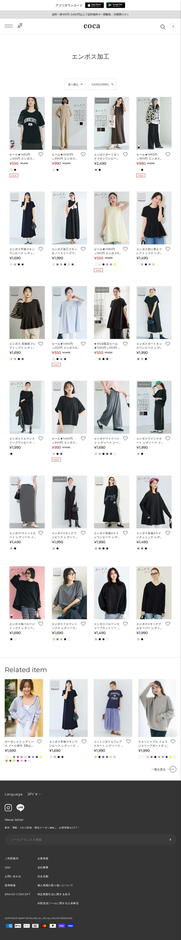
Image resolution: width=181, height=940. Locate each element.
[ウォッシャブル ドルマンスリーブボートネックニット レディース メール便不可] (157, 708)
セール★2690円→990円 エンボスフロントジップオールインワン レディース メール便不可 (65, 157)
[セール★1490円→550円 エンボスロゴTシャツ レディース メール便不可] (27, 123)
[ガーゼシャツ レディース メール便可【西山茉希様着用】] (24, 708)
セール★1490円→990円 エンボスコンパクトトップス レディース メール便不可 (65, 441)
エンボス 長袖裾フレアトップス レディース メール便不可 (22, 346)
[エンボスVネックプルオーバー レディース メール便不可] (154, 592)
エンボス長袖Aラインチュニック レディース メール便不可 (149, 535)
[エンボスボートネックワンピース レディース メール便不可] (154, 312)
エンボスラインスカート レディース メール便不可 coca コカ (149, 441)
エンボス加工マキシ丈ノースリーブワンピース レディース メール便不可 (64, 251)
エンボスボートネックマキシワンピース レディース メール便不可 (107, 157)
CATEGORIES (100, 84)
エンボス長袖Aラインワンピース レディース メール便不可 (107, 535)
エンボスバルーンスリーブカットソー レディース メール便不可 (107, 626)
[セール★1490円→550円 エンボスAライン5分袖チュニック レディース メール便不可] (69, 312)
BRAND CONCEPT (17, 894)
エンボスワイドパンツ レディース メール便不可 (106, 441)
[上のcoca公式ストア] (20, 810)
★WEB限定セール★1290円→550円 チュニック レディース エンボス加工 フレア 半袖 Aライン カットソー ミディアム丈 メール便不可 (107, 346)
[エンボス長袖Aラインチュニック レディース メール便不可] (154, 502)
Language (14, 794)
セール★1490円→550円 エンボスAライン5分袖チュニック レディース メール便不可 (64, 346)
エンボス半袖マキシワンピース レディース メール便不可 (22, 251)
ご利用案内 (11, 858)
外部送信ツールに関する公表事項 (58, 903)
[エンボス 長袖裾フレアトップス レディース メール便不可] (27, 312)
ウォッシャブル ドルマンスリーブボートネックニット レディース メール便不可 (153, 744)
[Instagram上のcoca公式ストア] (8, 810)
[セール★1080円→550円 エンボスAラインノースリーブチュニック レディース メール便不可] (111, 218)
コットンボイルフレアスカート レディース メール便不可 (109, 744)
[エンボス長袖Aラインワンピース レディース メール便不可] (111, 502)
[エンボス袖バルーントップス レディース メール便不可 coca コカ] (27, 592)
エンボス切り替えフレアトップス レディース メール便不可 (149, 251)
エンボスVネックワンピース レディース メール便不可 (65, 535)
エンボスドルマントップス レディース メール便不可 (64, 626)
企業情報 (43, 858)
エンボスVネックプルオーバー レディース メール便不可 (149, 626)
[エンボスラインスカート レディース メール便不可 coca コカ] (154, 407)
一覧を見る (159, 769)
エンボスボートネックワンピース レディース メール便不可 (149, 346)
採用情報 (10, 885)
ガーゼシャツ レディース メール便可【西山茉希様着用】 (19, 744)
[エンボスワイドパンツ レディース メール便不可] (111, 407)
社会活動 (43, 876)
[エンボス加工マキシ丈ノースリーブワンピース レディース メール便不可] (69, 218)
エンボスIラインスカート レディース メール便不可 (22, 535)
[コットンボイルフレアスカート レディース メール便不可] (113, 708)
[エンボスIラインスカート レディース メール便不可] (27, 502)
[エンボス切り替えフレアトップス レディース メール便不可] (154, 218)
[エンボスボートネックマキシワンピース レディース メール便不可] (111, 123)
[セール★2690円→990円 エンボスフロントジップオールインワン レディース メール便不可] (69, 123)
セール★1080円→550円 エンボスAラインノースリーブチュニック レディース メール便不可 (107, 251)
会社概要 (43, 867)
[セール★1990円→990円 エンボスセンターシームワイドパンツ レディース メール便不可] (154, 123)
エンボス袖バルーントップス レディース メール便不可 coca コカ (22, 626)
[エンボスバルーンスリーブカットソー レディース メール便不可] (111, 592)
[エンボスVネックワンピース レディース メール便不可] (69, 502)
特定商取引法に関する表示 (53, 894)
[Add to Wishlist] (40, 154)
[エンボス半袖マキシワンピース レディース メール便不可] (27, 218)
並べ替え (73, 84)
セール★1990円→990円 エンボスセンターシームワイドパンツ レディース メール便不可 (149, 157)
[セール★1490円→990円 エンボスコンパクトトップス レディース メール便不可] (69, 407)
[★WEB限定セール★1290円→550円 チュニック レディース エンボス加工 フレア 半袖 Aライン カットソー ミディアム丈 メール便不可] (111, 312)
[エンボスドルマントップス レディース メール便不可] (69, 592)
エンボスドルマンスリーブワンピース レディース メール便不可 (22, 441)
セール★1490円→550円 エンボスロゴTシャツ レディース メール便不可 (22, 157)
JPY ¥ (32, 794)
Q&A (8, 867)
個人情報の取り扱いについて (55, 885)
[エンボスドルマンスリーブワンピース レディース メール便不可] (27, 407)
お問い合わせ (13, 876)
